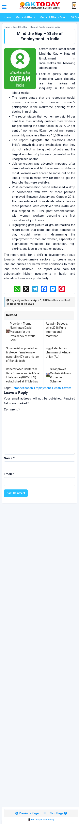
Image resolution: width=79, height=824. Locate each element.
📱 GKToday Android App (41, 819)
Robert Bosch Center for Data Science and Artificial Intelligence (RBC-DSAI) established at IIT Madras (23, 375)
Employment (42, 388)
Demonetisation (22, 388)
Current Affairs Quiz (52, 17)
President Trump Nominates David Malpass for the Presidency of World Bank (22, 332)
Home (7, 17)
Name (9, 458)
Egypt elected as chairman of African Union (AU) (59, 352)
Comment (12, 409)
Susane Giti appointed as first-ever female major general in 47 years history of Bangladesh (23, 354)
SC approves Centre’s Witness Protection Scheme (60, 375)
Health (56, 388)
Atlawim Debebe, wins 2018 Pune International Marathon (57, 330)
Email (9, 474)
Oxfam (66, 388)
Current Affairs (25, 17)
